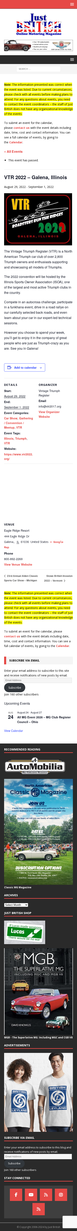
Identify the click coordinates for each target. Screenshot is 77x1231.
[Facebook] (16, 1195)
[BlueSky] (46, 1195)
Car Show (10, 418)
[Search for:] (38, 69)
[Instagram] (61, 1195)
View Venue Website (18, 564)
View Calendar (13, 731)
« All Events (13, 151)
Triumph (21, 438)
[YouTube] (31, 1195)
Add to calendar (25, 367)
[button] (71, 4)
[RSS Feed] (38, 1209)
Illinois (9, 438)
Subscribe (14, 688)
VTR (19, 427)
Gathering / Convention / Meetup (18, 422)
